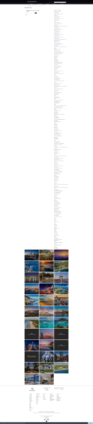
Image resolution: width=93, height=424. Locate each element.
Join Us (37, 5)
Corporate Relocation (59, 398)
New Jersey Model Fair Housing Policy (46, 417)
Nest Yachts (55, 194)
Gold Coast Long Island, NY (58, 53)
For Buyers (58, 395)
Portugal (30, 403)
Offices (33, 5)
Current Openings (40, 5)
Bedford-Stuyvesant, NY (57, 149)
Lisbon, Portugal (56, 157)
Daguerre (55, 224)
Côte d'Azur (55, 126)
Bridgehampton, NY (57, 38)
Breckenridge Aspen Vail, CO (58, 62)
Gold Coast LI (30, 397)
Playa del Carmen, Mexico (58, 92)
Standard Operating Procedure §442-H (46, 416)
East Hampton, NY (56, 35)
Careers (31, 5)
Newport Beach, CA (57, 159)
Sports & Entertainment (59, 397)
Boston (55, 74)
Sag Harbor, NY (56, 45)
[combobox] (59, 2)
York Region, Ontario (57, 101)
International (56, 152)
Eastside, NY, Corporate (57, 10)
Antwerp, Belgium (56, 169)
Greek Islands (56, 197)
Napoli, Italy (56, 206)
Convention (55, 225)
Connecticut (30, 399)
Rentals (31, 255)
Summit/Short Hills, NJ (57, 67)
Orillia (55, 220)
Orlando (55, 227)
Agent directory (26, 14)
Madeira (55, 109)
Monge (55, 236)
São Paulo (55, 183)
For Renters (58, 396)
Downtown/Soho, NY (57, 22)
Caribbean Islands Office (57, 211)
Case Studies (37, 396)
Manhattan (30, 395)
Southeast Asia (30, 410)
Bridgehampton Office (57, 40)
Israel (30, 408)
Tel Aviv (37, 402)
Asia (36, 403)
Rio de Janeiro (56, 189)
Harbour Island (56, 180)
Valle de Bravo (56, 112)
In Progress (37, 395)
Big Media (51, 398)
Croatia (30, 405)
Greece (30, 404)
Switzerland (55, 232)
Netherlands (55, 247)
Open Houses (33, 255)
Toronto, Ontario (56, 72)
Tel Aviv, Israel (56, 116)
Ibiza (55, 140)
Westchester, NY (56, 56)
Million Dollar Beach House (52, 399)
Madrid (55, 98)
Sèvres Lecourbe (56, 235)
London (37, 398)
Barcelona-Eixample (57, 85)
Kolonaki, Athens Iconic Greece (58, 106)
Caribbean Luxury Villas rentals (58, 242)
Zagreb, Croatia (56, 90)
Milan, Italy (55, 164)
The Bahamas (30, 407)
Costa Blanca (56, 137)
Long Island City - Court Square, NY (59, 143)
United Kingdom (30, 400)
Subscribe (62, 389)
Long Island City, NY (57, 28)
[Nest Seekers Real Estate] (32, 2)
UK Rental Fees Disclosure (46, 418)
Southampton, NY (56, 33)
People (29, 5)
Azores (55, 95)
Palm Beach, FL (56, 129)
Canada (30, 406)
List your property (51, 395)
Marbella (55, 145)
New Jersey (37, 399)
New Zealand (56, 238)
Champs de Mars (56, 178)
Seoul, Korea (56, 131)
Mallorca (55, 154)
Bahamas (55, 175)
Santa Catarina (56, 186)
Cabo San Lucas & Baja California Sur (59, 119)
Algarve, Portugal (56, 208)
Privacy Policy (43, 5)
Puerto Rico (55, 87)
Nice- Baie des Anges (57, 192)
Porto (55, 82)
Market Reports (58, 400)
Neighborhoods (58, 399)
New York (37, 397)
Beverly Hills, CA (56, 12)
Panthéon (55, 231)
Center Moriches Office (57, 51)
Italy (29, 402)
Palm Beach (30, 398)
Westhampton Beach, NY (57, 43)
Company (25, 5)
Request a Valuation (52, 396)
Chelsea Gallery (56, 20)
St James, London (56, 17)
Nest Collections (56, 215)
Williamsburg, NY (56, 30)
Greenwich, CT (56, 25)
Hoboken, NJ (56, 59)
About (27, 5)
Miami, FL (55, 69)
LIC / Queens (30, 401)
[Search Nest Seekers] (65, 2)
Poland (55, 199)
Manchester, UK (56, 77)
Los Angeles (30, 396)
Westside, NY (56, 15)
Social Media (51, 397)
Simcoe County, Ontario (57, 134)
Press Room (35, 5)
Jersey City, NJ (56, 64)
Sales (28, 255)
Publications (51, 400)
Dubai (55, 104)
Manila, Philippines (56, 79)
